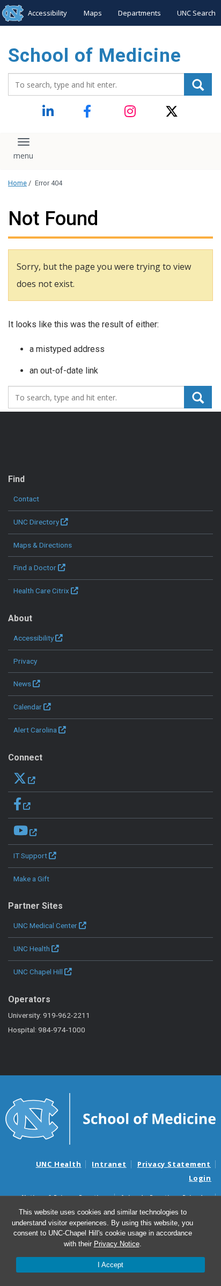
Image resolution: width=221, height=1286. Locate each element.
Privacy (25, 661)
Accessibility (47, 13)
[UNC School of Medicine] (110, 1118)
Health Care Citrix (41, 590)
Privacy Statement (174, 1164)
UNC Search (196, 13)
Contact (26, 498)
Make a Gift (31, 878)
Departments (139, 13)
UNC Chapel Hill (38, 971)
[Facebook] (90, 111)
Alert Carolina (35, 729)
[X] (172, 111)
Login (200, 1178)
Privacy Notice (116, 1244)
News (22, 683)
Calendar (27, 706)
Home (17, 183)
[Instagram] (131, 111)
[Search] (198, 84)
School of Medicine (94, 56)
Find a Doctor (34, 567)
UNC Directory (36, 522)
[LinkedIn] (49, 111)
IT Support (30, 855)
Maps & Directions (42, 545)
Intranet (109, 1164)
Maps (93, 13)
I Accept (110, 1265)
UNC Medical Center (45, 925)
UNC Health (31, 948)
